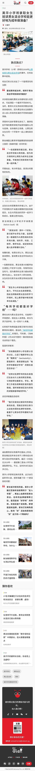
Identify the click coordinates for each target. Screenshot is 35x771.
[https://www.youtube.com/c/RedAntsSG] (17, 714)
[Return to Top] (30, 767)
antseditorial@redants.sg (20, 741)
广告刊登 (17, 757)
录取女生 (17, 671)
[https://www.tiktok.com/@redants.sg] (8, 714)
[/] (17, 3)
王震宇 (7, 25)
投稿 (30, 3)
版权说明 (25, 757)
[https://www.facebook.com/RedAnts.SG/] (13, 714)
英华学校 (7, 671)
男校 (16, 676)
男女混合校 (7, 676)
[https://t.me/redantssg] (26, 714)
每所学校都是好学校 (10, 682)
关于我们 (10, 757)
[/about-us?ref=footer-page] (22, 714)
